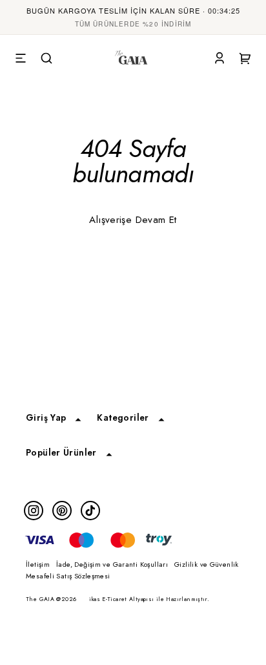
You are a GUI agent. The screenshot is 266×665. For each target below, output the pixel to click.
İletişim (38, 564)
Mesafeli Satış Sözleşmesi (68, 576)
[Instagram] (33, 510)
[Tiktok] (90, 510)
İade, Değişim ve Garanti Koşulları (112, 564)
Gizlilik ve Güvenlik (206, 564)
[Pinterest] (62, 510)
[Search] (46, 59)
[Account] (219, 59)
